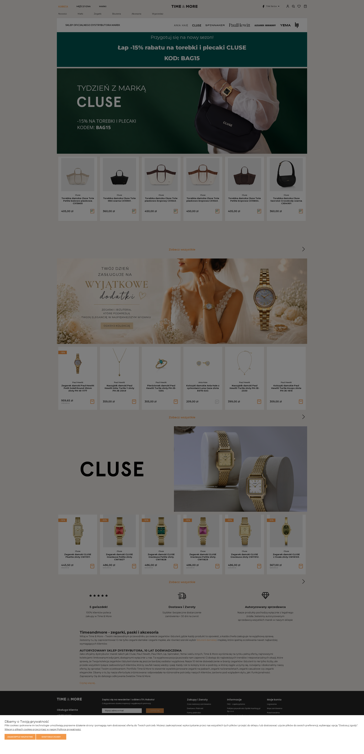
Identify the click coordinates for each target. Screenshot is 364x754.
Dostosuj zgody (51, 737)
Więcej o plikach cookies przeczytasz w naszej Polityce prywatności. (43, 729)
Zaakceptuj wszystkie (20, 737)
